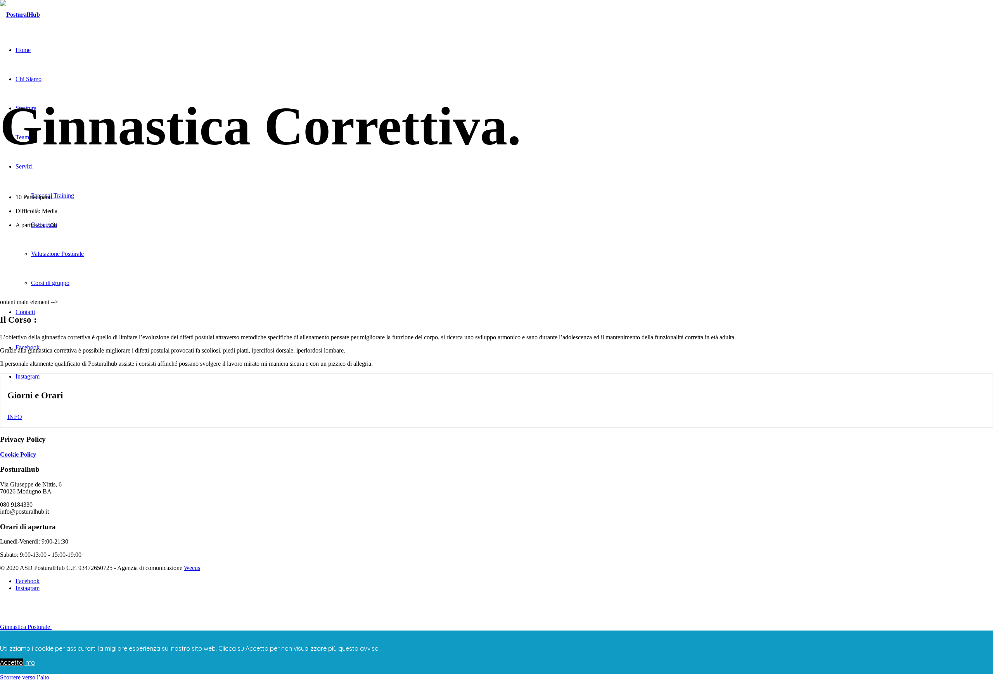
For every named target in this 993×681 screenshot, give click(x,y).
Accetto (11, 662)
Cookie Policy (18, 454)
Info (29, 662)
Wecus (192, 568)
